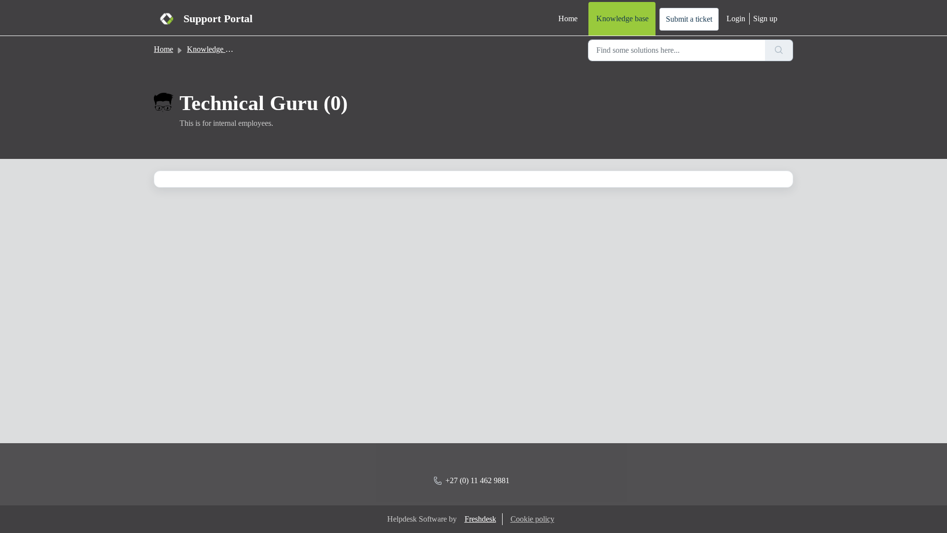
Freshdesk (480, 519)
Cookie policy (532, 519)
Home (568, 18)
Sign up (765, 18)
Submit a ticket (689, 19)
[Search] (779, 50)
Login (736, 18)
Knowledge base (622, 18)
